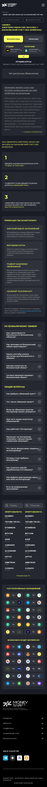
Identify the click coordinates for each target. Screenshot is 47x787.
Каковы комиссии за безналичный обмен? (16, 367)
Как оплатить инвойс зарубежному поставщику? (19, 469)
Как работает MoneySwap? (19, 429)
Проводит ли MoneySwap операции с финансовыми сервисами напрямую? (19, 439)
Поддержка (8, 728)
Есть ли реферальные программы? (17, 488)
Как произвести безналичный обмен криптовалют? (21, 346)
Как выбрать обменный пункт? (21, 394)
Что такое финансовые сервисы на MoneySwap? (22, 450)
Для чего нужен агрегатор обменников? (19, 420)
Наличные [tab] (33, 39)
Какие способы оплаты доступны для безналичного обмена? (20, 356)
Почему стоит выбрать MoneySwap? (17, 459)
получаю (29, 46)
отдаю (10, 46)
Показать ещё (22, 576)
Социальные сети (11, 733)
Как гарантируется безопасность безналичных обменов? (19, 335)
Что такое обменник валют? (20, 402)
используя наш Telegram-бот (30, 311)
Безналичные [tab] (13, 39)
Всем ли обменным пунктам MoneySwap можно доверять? (21, 411)
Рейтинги (7, 723)
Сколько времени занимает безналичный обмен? (19, 376)
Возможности (9, 738)
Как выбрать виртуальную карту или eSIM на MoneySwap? (22, 478)
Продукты (7, 718)
